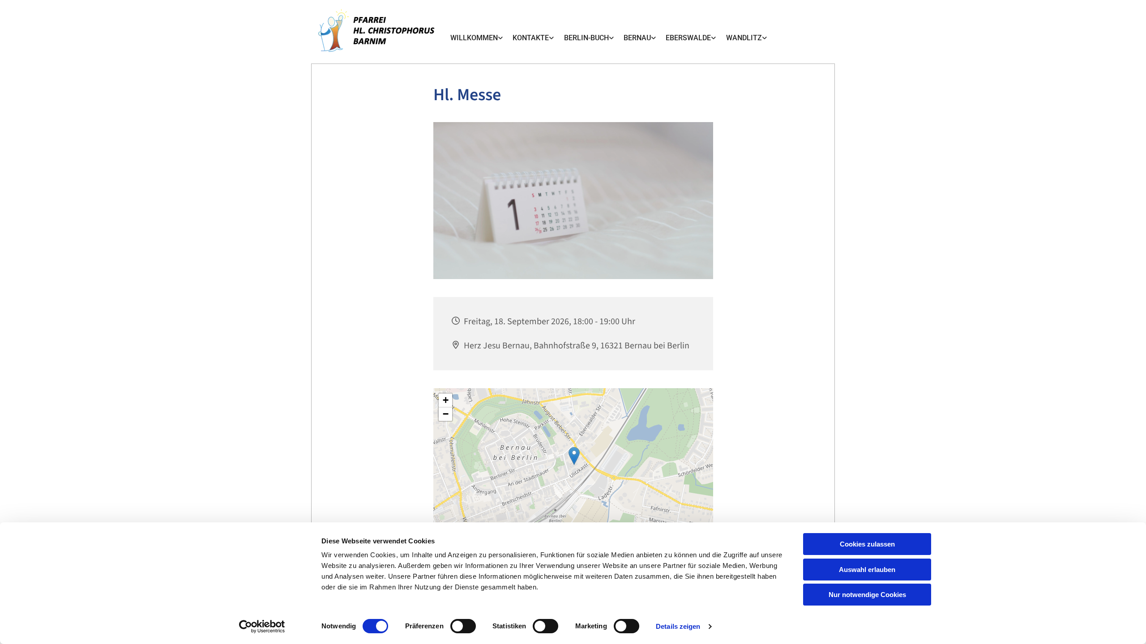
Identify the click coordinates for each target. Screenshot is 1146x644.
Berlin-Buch (586, 38)
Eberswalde (688, 38)
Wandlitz (744, 38)
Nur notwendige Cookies (867, 594)
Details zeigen (678, 626)
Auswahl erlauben (867, 569)
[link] (476, 38)
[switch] (463, 626)
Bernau (637, 38)
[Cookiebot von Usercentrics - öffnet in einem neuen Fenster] (262, 626)
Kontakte (531, 38)
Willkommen (474, 38)
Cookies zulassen (867, 544)
